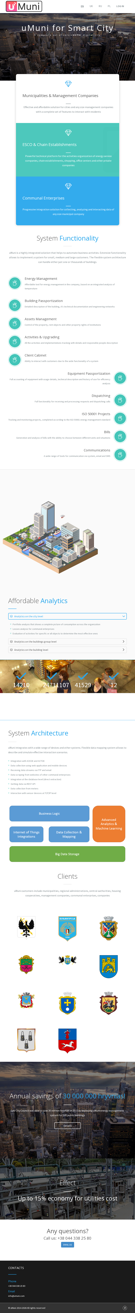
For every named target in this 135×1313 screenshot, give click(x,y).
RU (100, 6)
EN (82, 6)
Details (68, 1125)
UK (91, 6)
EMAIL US (67, 1244)
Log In (120, 6)
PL (109, 6)
